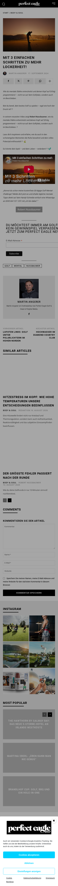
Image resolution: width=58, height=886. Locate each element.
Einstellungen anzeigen (29, 871)
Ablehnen (29, 863)
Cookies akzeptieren (29, 855)
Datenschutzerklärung (32, 878)
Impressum (50, 878)
